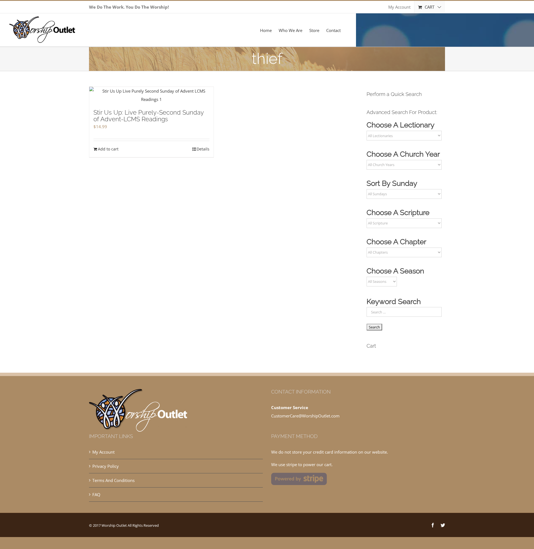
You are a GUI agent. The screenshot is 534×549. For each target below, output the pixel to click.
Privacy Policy (105, 466)
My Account (103, 452)
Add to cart (108, 149)
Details (203, 149)
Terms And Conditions (113, 480)
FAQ (96, 494)
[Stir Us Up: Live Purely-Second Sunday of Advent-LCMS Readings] (151, 95)
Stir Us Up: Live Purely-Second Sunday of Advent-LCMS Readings (148, 116)
